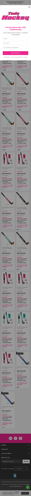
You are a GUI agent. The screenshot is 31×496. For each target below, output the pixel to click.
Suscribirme (15, 53)
